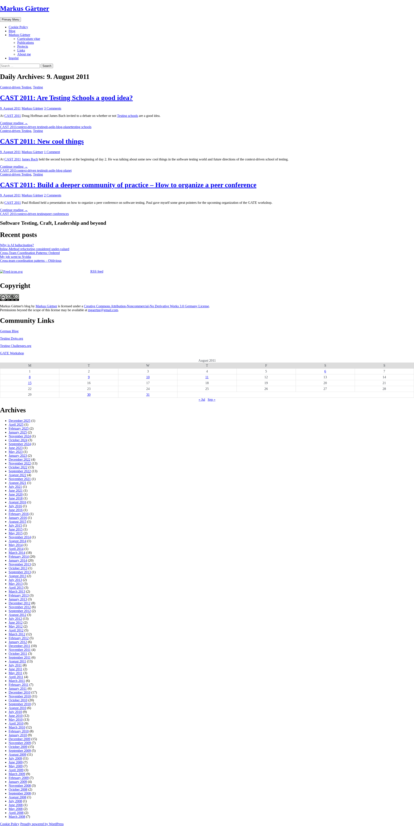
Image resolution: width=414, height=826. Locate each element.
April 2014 (16, 549)
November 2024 (20, 436)
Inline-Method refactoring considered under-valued (34, 249)
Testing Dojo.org (11, 338)
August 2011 (17, 661)
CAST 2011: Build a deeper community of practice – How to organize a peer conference (128, 185)
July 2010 (15, 712)
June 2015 (16, 529)
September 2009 (20, 750)
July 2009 (15, 758)
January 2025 (18, 432)
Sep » (211, 399)
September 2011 (20, 657)
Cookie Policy (18, 27)
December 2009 (19, 739)
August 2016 (17, 502)
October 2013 (18, 568)
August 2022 (17, 475)
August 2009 (17, 754)
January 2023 (18, 455)
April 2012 (16, 630)
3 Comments (52, 108)
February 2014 (19, 556)
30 (89, 394)
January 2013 (18, 599)
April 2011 (16, 677)
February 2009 (19, 778)
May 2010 (16, 719)
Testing (38, 87)
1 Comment (52, 152)
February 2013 (19, 595)
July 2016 (15, 506)
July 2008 (15, 801)
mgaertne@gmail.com (103, 310)
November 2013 (20, 564)
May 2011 (15, 673)
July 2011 (15, 665)
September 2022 (20, 471)
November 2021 (20, 479)
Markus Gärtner (24, 8)
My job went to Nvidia (15, 257)
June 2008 (16, 805)
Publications (25, 42)
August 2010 (17, 708)
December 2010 (19, 692)
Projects (22, 46)
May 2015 (16, 533)
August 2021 (17, 483)
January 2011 (18, 688)
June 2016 (16, 510)
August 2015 (17, 521)
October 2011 (18, 653)
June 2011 (15, 669)
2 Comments (52, 195)
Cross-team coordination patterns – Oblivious (30, 260)
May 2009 (16, 766)
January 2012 (18, 642)
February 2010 (19, 731)
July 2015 (15, 525)
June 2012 (16, 622)
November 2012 (20, 607)
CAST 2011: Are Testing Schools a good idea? (66, 98)
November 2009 (20, 743)
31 (148, 394)
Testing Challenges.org (15, 346)
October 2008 (18, 789)
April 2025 (16, 424)
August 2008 (17, 797)
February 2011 (18, 684)
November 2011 (20, 650)
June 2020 (16, 494)
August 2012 (17, 615)
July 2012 (15, 618)
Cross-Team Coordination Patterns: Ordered (30, 253)
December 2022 (19, 459)
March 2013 (17, 591)
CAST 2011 (12, 116)
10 (148, 377)
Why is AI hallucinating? (17, 245)
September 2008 (20, 793)
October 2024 (18, 440)
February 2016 (19, 514)
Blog (12, 31)
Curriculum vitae (28, 39)
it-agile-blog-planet (59, 127)
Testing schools (127, 116)
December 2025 (19, 420)
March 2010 (17, 727)
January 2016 (18, 518)
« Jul (202, 399)
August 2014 (17, 541)
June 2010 (16, 716)
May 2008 (16, 809)
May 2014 (16, 545)
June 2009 (16, 762)
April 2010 (16, 723)
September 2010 (20, 704)
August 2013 (17, 576)
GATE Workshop (12, 353)
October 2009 (18, 747)
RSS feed (96, 271)
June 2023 (16, 448)
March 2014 (17, 552)
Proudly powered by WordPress (42, 824)
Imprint (14, 58)
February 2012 (19, 638)
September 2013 (20, 572)
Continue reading (14, 123)
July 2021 (15, 486)
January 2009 (18, 782)
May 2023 (16, 452)
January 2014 (18, 560)
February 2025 (19, 428)
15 (29, 383)
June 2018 (16, 498)
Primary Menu (10, 19)
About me (24, 54)
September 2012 (20, 611)
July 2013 (15, 580)
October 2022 (18, 467)
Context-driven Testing (15, 87)
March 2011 (17, 681)
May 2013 (16, 584)
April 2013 (16, 587)
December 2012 (19, 603)
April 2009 (16, 770)
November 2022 (20, 463)
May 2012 (16, 626)
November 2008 (20, 785)
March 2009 (17, 774)
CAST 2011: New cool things (42, 141)
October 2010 (18, 700)
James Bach (30, 159)
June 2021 (16, 490)
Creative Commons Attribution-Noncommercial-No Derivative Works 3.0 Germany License (146, 306)
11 (207, 377)
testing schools (81, 127)
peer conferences (57, 214)
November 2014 (20, 537)
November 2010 (20, 696)
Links (21, 50)
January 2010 (18, 735)
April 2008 (16, 813)
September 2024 (20, 444)
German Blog (9, 331)
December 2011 (19, 646)
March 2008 (17, 816)
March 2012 (17, 634)
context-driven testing (31, 127)
